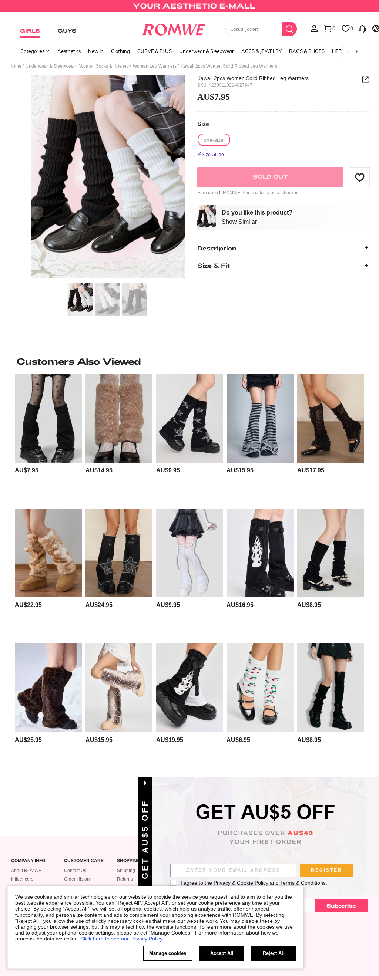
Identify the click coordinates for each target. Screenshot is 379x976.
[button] (360, 177)
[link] (189, 9)
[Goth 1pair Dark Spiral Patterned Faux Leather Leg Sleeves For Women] (260, 553)
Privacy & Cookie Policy (241, 883)
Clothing (120, 51)
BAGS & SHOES (307, 51)
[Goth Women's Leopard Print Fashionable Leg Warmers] (330, 687)
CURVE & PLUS (154, 51)
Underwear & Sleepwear (206, 51)
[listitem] (48, 438)
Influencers (22, 879)
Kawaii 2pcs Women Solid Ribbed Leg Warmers (253, 78)
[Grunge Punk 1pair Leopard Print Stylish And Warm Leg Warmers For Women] (48, 687)
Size (203, 124)
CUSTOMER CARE (84, 860)
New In (96, 51)
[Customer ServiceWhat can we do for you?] (362, 28)
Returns (125, 879)
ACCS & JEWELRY (261, 51)
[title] (189, 361)
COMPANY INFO (28, 860)
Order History (77, 879)
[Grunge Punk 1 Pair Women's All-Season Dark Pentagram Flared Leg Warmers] (189, 418)
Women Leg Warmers (155, 66)
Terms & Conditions (303, 883)
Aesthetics (69, 51)
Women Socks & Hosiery (104, 66)
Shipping (126, 870)
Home (15, 66)
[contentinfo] (26, 470)
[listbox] (314, 28)
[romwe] (173, 28)
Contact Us (75, 870)
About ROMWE (26, 870)
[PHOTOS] (108, 177)
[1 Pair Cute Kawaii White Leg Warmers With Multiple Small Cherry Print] (260, 687)
